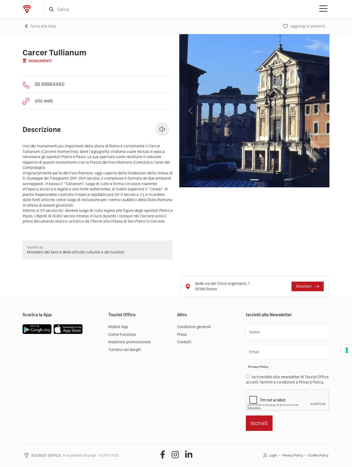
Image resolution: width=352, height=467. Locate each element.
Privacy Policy (258, 367)
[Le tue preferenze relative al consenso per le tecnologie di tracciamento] (347, 350)
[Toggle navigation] (323, 9)
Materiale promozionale (129, 341)
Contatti (184, 341)
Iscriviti (259, 423)
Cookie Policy (318, 455)
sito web (44, 101)
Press (182, 334)
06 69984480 (49, 84)
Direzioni (304, 286)
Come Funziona (122, 334)
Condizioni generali (194, 326)
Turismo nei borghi (124, 349)
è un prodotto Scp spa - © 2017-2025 (91, 455)
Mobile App (118, 326)
